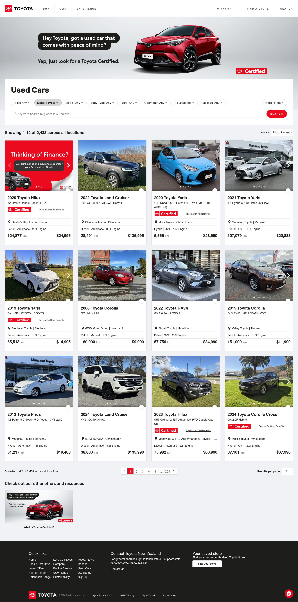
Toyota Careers (169, 595)
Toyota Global (148, 595)
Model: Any (74, 103)
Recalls (82, 564)
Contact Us (117, 569)
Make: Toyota (48, 103)
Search (276, 114)
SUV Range (60, 572)
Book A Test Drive (39, 564)
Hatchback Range (40, 577)
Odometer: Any (156, 103)
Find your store (207, 563)
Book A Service (62, 568)
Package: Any (212, 103)
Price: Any (22, 103)
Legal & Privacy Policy (102, 595)
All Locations (185, 103)
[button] (289, 593)
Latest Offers (37, 568)
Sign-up (83, 577)
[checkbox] (68, 190)
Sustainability (61, 577)
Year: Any (130, 103)
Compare (59, 564)
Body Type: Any (102, 103)
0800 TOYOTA (130, 563)
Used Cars (84, 568)
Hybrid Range (37, 572)
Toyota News (86, 559)
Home (32, 559)
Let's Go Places (63, 559)
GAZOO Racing (127, 595)
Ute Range (84, 572)
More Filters (274, 103)
